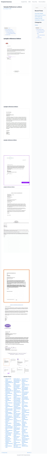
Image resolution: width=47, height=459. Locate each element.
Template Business (6, 1)
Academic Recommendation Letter (25, 426)
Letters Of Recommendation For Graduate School (25, 438)
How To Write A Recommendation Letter (25, 406)
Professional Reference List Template (24, 423)
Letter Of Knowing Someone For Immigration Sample (17, 406)
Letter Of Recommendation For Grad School (25, 410)
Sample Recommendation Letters (8, 423)
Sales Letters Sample (17, 447)
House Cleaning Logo (38, 16)
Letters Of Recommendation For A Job (17, 440)
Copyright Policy (24, 1)
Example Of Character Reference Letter (9, 406)
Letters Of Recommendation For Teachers (17, 420)
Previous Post (4, 452)
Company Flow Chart (38, 18)
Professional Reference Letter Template (8, 441)
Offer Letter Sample (17, 413)
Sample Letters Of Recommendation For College (17, 392)
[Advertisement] (11, 17)
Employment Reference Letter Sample (8, 386)
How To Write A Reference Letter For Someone (17, 388)
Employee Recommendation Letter (25, 442)
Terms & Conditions (42, 1)
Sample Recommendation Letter (25, 402)
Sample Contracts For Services (40, 15)
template (36, 25)
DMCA (29, 1)
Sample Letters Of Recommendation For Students (9, 382)
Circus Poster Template (39, 13)
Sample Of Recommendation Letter (25, 432)
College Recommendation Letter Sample (17, 431)
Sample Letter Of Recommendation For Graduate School (17, 380)
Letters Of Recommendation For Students (17, 395)
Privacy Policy (34, 1)
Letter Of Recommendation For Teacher (25, 384)
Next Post (29, 452)
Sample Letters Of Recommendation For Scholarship (9, 417)
